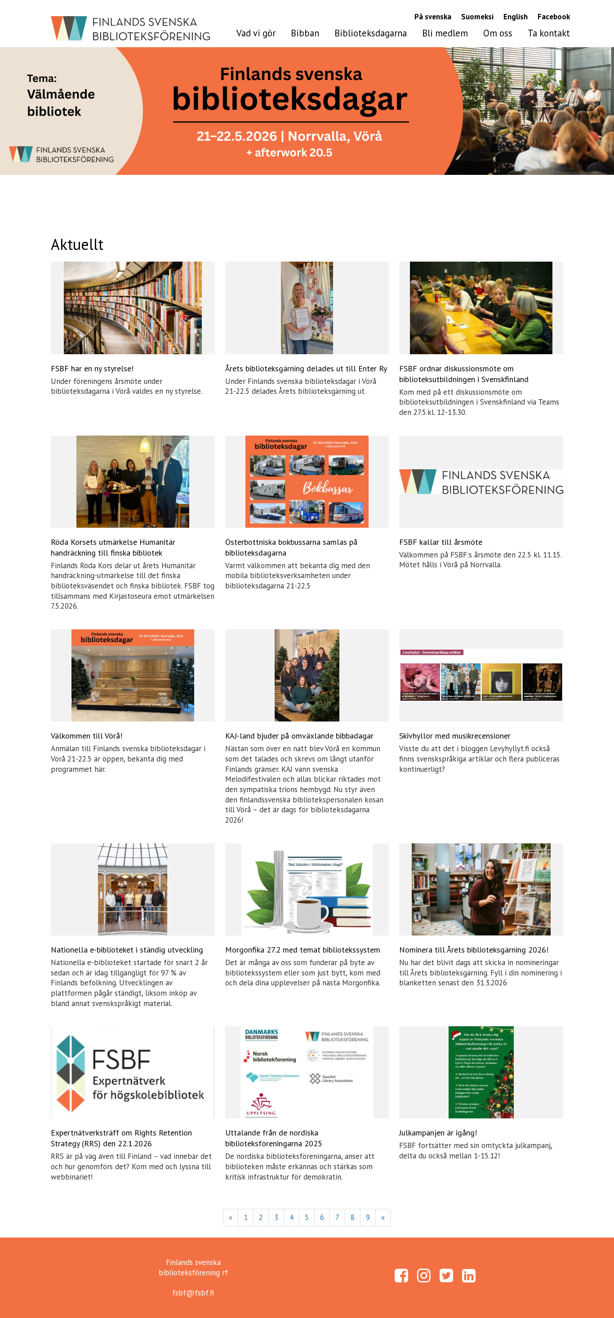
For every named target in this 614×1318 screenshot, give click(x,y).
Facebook (554, 17)
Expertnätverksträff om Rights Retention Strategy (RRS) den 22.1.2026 (121, 1138)
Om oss (497, 33)
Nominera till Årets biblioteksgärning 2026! (473, 949)
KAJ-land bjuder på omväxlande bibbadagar (299, 735)
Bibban (305, 33)
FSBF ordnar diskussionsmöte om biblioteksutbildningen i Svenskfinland (464, 373)
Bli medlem (445, 33)
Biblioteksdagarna (370, 33)
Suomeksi (477, 17)
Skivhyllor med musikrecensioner (455, 735)
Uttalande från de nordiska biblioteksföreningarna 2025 (273, 1138)
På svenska (432, 17)
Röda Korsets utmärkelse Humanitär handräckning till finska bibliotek (113, 547)
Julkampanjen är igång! (438, 1132)
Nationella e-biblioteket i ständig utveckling (127, 949)
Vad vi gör (256, 33)
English (515, 17)
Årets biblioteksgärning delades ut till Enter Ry (306, 368)
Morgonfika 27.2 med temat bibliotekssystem (302, 949)
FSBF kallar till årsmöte (440, 542)
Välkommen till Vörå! (86, 735)
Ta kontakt (549, 33)
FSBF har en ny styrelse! (92, 368)
